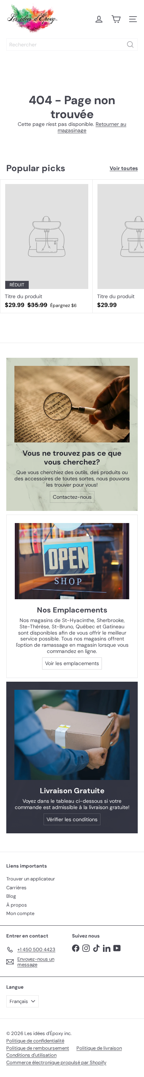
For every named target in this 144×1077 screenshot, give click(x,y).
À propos (16, 905)
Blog (11, 896)
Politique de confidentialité (35, 1041)
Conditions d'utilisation (31, 1055)
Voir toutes (124, 168)
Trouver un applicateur (30, 879)
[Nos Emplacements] (72, 561)
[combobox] (72, 44)
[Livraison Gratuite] (72, 735)
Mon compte (20, 913)
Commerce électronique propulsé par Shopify (56, 1062)
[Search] (130, 44)
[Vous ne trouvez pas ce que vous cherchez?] (72, 404)
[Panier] (115, 19)
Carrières (16, 887)
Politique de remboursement (37, 1048)
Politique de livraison (99, 1048)
